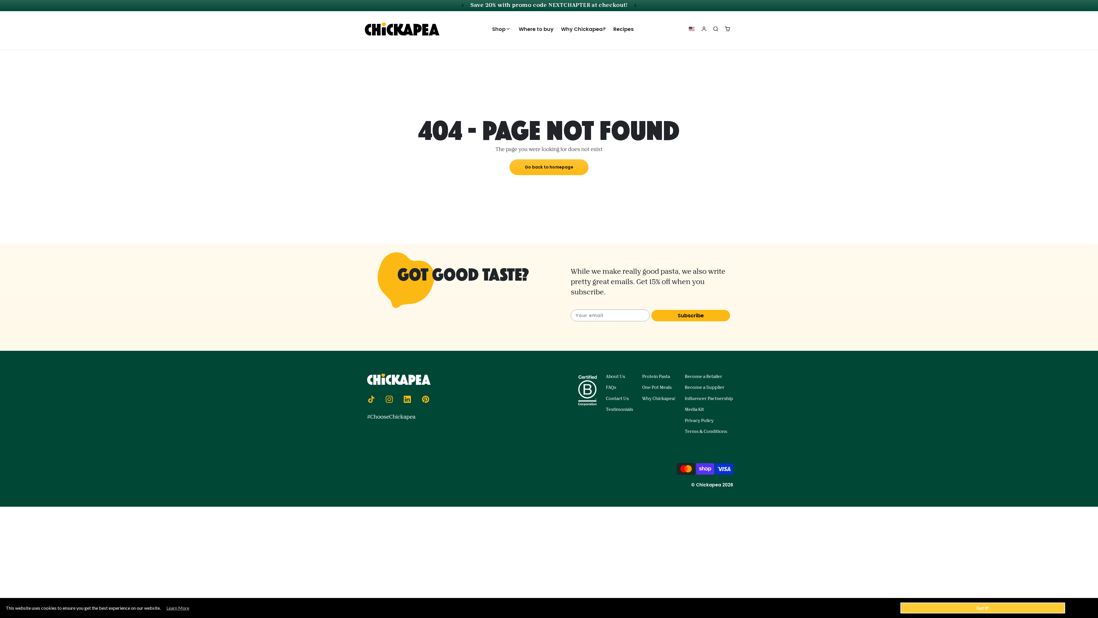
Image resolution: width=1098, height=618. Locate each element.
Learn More (177, 608)
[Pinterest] (425, 399)
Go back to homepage (549, 167)
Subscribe (691, 315)
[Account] (704, 29)
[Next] (635, 5)
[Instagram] (389, 399)
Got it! (982, 608)
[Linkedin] (407, 399)
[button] (502, 29)
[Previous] (463, 5)
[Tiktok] (371, 399)
